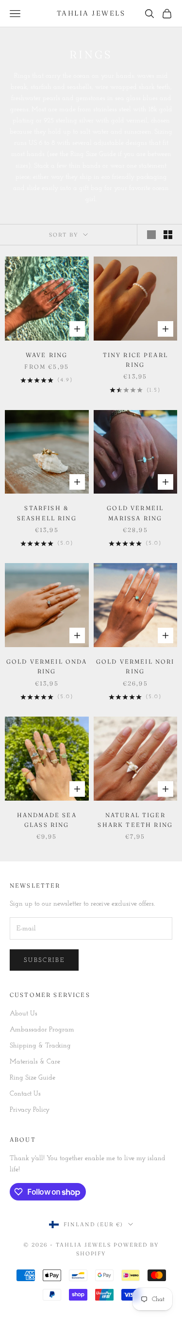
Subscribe (44, 960)
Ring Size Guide (32, 1077)
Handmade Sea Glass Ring (47, 819)
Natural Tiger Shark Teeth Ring (135, 819)
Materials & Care (35, 1061)
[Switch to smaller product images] (168, 234)
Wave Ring (46, 355)
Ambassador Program (42, 1029)
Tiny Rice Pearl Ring (135, 359)
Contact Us (25, 1093)
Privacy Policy (30, 1110)
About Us (23, 1013)
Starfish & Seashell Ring (47, 512)
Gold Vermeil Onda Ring (46, 666)
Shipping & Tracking (40, 1045)
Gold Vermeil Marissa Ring (135, 512)
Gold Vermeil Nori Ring (135, 666)
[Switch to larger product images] (151, 234)
